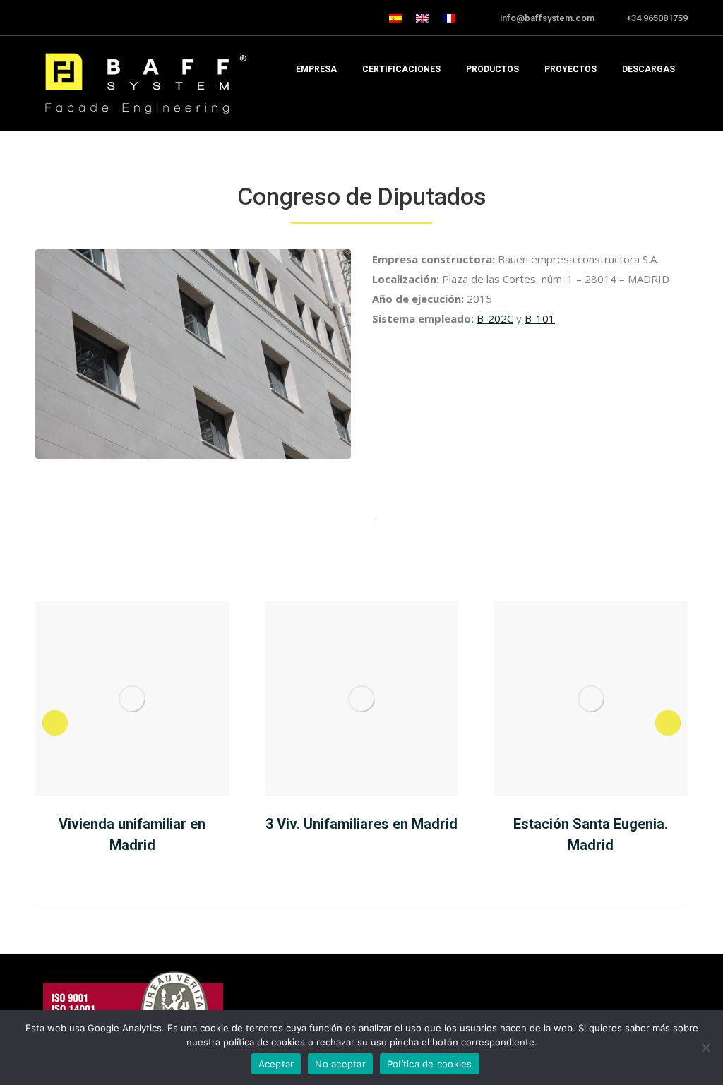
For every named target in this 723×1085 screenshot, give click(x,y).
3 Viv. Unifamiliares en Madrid (361, 823)
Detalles (132, 698)
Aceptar (276, 1063)
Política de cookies (429, 1063)
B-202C (495, 318)
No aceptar (340, 1063)
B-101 (540, 318)
